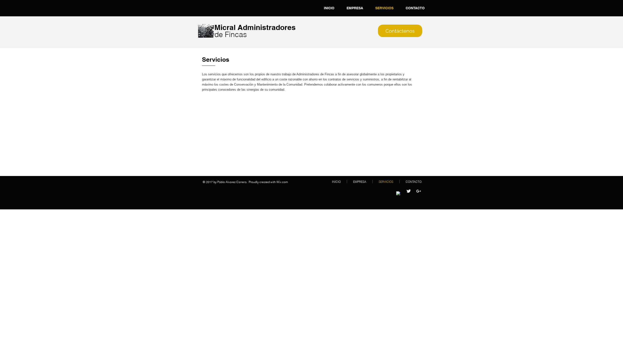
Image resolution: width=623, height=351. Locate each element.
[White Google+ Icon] (418, 191)
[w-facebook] (398, 193)
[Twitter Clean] (408, 191)
